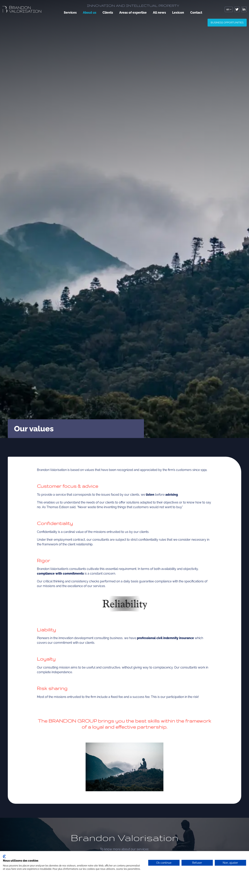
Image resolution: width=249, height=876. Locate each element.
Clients (108, 12)
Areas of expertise (133, 12)
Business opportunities (227, 22)
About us (89, 12)
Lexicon (178, 12)
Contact (196, 12)
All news (159, 12)
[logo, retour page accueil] (21, 9)
